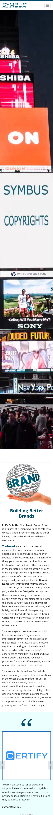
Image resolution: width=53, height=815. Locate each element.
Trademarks (9, 546)
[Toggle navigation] (47, 5)
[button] (2, 765)
